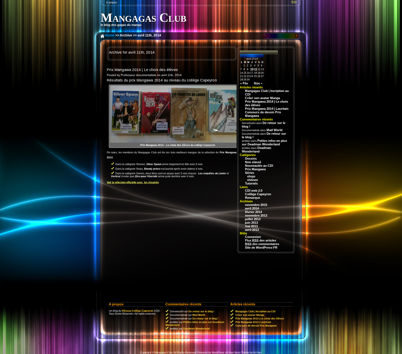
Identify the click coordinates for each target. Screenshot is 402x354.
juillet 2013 (252, 219)
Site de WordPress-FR (261, 247)
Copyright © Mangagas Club (156, 352)
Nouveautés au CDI (259, 165)
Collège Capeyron (258, 194)
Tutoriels (251, 183)
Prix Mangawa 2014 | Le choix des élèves (142, 70)
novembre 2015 (256, 205)
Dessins (251, 158)
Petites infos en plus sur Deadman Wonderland (264, 142)
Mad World (274, 130)
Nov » (258, 83)
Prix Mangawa (255, 169)
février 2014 (253, 212)
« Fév (244, 83)
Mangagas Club (143, 18)
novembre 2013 (256, 215)
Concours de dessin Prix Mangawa (263, 114)
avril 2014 (252, 208)
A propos (111, 2)
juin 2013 (251, 222)
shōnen (252, 180)
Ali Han (257, 352)
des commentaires (262, 244)
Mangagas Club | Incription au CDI (267, 92)
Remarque (252, 197)
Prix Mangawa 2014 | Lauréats (267, 108)
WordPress (218, 352)
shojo (251, 176)
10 (252, 69)
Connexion (253, 237)
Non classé (253, 162)
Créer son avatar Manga (262, 98)
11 (255, 69)
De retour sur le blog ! (201, 311)
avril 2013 (252, 229)
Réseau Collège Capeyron (137, 310)
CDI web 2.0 (253, 190)
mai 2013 (251, 226)
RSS (294, 1)
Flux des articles (260, 240)
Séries (249, 172)
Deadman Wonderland (256, 149)
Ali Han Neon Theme (237, 352)
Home (110, 35)
